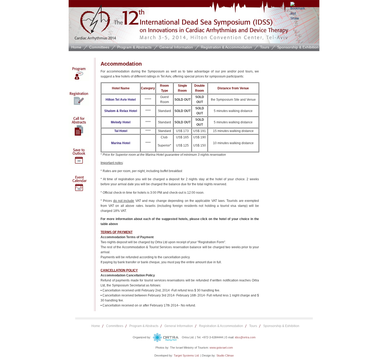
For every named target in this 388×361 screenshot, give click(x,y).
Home (76, 47)
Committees (99, 47)
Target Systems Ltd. (187, 355)
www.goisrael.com (221, 347)
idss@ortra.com (245, 337)
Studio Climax (225, 355)
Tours (264, 47)
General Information (176, 47)
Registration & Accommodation (226, 47)
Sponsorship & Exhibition (298, 47)
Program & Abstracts (134, 47)
